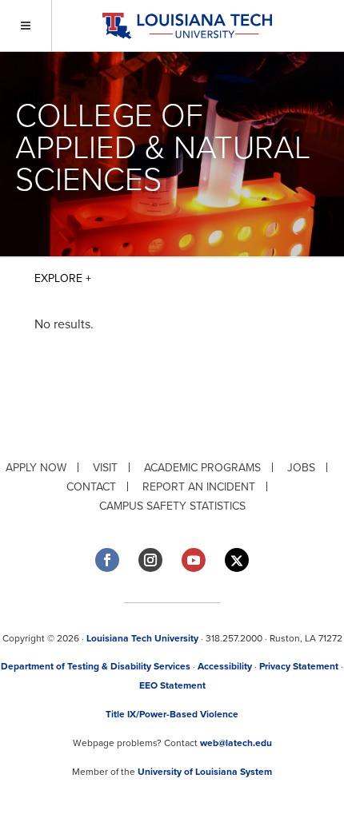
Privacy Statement (298, 666)
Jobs (301, 468)
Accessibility (225, 666)
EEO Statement (172, 685)
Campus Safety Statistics (172, 506)
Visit (105, 468)
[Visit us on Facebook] (107, 560)
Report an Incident (198, 487)
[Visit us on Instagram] (150, 560)
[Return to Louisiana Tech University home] (187, 26)
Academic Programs (202, 468)
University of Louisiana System (205, 771)
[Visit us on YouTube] (193, 560)
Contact (91, 487)
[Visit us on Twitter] (236, 560)
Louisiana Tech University (142, 638)
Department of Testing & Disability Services (95, 666)
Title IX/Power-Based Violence (172, 714)
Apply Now (36, 468)
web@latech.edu (236, 743)
